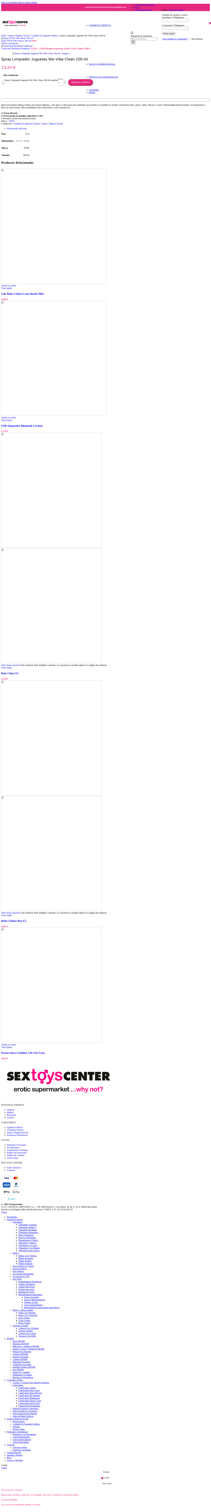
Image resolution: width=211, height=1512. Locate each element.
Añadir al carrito (80, 82)
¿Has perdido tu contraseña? (175, 39)
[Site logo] (15, 35)
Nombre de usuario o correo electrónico (174, 16)
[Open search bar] (132, 33)
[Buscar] (133, 42)
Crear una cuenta (176, 10)
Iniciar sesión (168, 34)
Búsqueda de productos (141, 36)
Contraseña (173, 25)
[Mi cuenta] (185, 6)
